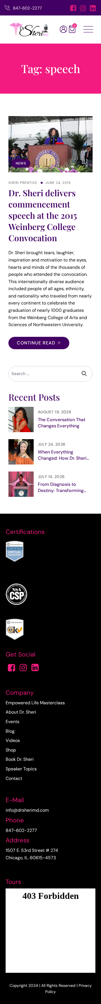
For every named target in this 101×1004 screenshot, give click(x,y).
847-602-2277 (27, 8)
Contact (14, 778)
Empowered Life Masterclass (35, 703)
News (21, 163)
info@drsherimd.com (27, 810)
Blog (10, 731)
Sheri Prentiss (22, 183)
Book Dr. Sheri (20, 759)
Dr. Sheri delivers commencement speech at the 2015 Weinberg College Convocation (42, 215)
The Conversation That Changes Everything (61, 423)
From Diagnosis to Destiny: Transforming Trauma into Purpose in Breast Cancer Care (62, 487)
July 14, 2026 (51, 477)
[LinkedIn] (93, 9)
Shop (11, 750)
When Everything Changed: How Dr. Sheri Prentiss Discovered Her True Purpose (63, 455)
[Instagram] (83, 9)
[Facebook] (73, 9)
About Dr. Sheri (21, 712)
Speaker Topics (21, 769)
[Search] (85, 374)
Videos (13, 740)
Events (12, 722)
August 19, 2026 (54, 412)
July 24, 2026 (51, 444)
